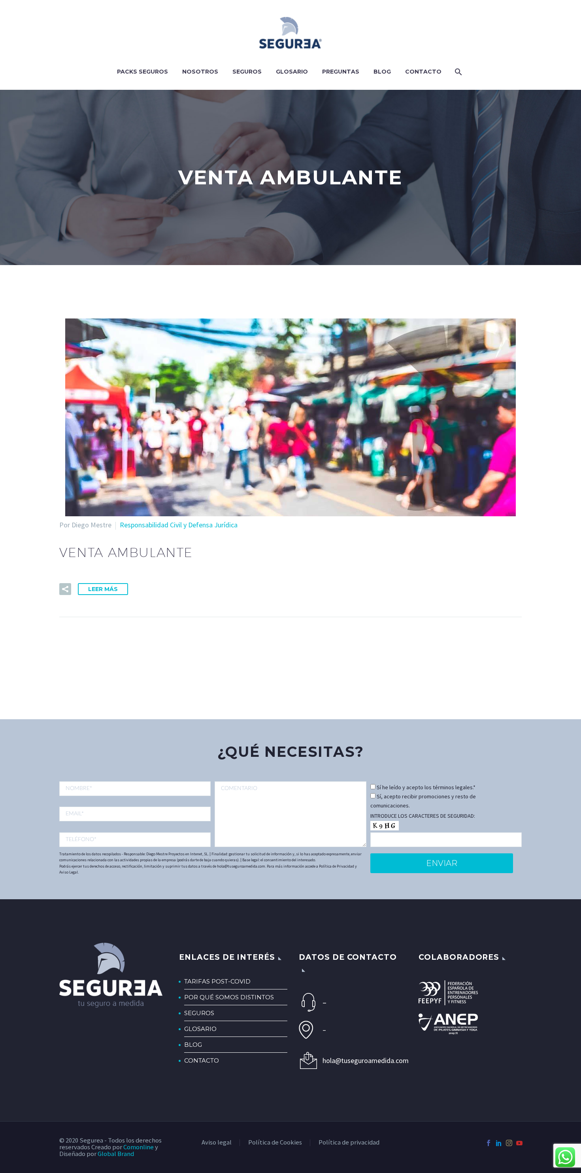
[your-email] (135, 814)
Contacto (423, 71)
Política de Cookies (275, 1142)
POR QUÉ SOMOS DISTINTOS (229, 997)
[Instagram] (509, 1143)
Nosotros (200, 71)
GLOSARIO (200, 1029)
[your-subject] (290, 814)
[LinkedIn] (499, 1143)
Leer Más (103, 589)
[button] (65, 589)
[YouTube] (519, 1143)
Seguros (247, 71)
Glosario (292, 71)
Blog (382, 71)
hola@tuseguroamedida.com (362, 1060)
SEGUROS (199, 1013)
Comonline (138, 1147)
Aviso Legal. (69, 872)
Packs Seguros (142, 71)
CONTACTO (201, 1060)
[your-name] (135, 788)
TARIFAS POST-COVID (217, 981)
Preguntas (340, 71)
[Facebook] (488, 1143)
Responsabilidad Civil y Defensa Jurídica (179, 524)
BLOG (193, 1044)
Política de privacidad (349, 1142)
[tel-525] (135, 839)
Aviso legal (217, 1142)
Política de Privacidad (336, 866)
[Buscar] (457, 72)
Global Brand (116, 1154)
